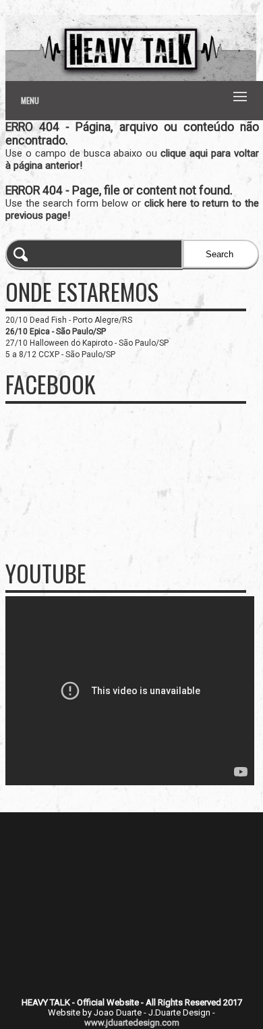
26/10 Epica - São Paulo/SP (55, 331)
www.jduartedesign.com (131, 1023)
